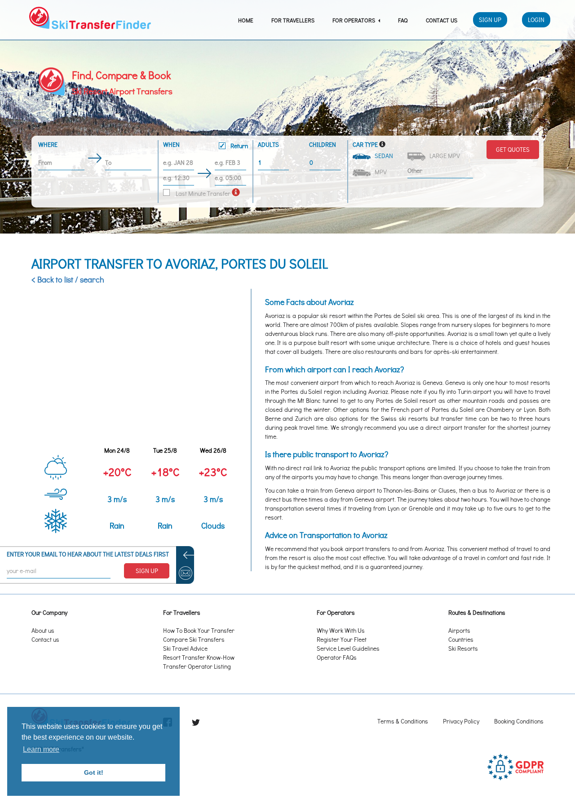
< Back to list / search (67, 279)
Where (48, 144)
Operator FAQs (337, 657)
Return (238, 145)
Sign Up (490, 19)
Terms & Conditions (402, 721)
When (205, 145)
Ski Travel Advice (185, 648)
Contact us (45, 639)
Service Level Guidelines (348, 648)
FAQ (403, 20)
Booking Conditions (519, 721)
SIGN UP (147, 570)
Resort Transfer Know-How (198, 657)
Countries (460, 639)
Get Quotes (513, 149)
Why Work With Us (341, 630)
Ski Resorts (463, 648)
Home (245, 20)
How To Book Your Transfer (198, 630)
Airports (459, 630)
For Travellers (292, 20)
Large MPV (443, 155)
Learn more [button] (41, 749)
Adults (268, 144)
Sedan (382, 155)
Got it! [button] (93, 772)
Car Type (365, 144)
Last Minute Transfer (202, 193)
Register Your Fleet (342, 639)
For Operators (354, 20)
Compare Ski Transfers (194, 639)
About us (42, 630)
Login (536, 19)
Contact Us (441, 20)
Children (322, 144)
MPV (379, 172)
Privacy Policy (461, 721)
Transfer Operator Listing (197, 666)
